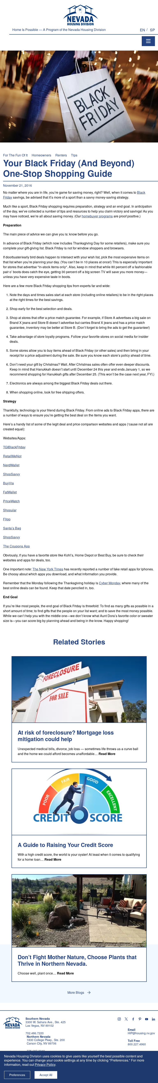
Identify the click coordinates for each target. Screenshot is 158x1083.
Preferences (17, 1075)
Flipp (6, 519)
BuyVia (8, 483)
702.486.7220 (35, 1033)
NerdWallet (11, 465)
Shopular (9, 510)
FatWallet (10, 492)
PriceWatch (11, 501)
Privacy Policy (45, 1064)
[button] (142, 30)
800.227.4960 (137, 1044)
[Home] (80, 15)
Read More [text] (107, 753)
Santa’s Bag (12, 528)
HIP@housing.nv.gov (141, 1033)
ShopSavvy (11, 474)
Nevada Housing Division (12, 1022)
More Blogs (75, 992)
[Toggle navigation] (148, 41)
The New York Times (48, 569)
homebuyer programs (97, 216)
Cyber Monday (109, 583)
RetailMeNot (12, 456)
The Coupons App (16, 546)
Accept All (46, 1075)
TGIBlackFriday (14, 447)
